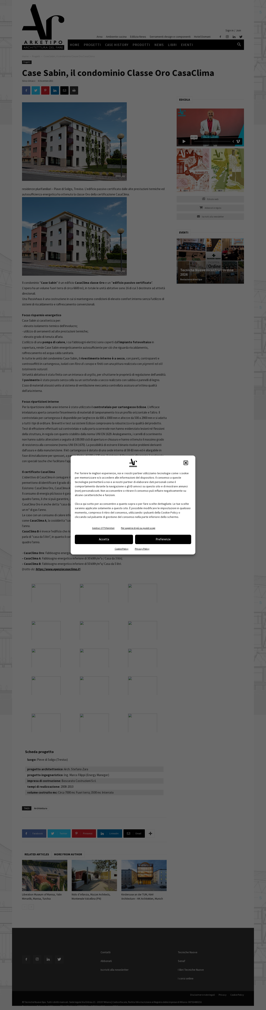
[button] (186, 463)
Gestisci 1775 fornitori (103, 528)
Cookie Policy (121, 548)
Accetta (104, 539)
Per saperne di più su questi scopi (138, 528)
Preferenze (163, 539)
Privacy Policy (142, 548)
